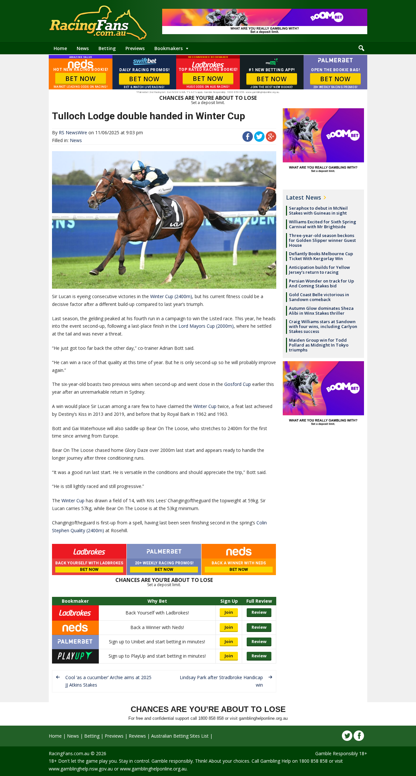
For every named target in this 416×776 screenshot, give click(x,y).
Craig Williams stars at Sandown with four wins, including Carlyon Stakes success (323, 326)
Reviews (137, 736)
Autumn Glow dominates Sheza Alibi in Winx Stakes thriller (321, 310)
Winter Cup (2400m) (171, 296)
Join (229, 612)
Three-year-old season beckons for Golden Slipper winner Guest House (322, 240)
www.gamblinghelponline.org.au (153, 769)
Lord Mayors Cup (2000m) (206, 326)
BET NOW (80, 78)
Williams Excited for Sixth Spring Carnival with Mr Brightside (322, 224)
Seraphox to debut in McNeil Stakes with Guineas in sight (318, 210)
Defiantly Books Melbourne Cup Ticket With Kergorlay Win (321, 256)
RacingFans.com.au (69, 753)
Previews (135, 48)
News (83, 48)
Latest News (303, 197)
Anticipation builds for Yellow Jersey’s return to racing (319, 269)
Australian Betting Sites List (180, 736)
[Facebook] (359, 735)
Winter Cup (204, 406)
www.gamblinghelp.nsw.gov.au (81, 769)
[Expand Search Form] (361, 48)
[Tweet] (259, 140)
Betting (107, 48)
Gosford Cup (237, 384)
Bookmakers (168, 48)
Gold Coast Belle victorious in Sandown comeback (319, 297)
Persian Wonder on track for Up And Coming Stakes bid (321, 283)
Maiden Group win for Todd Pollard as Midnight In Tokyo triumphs (318, 345)
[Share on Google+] (271, 140)
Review (259, 612)
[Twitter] (347, 735)
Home (60, 48)
